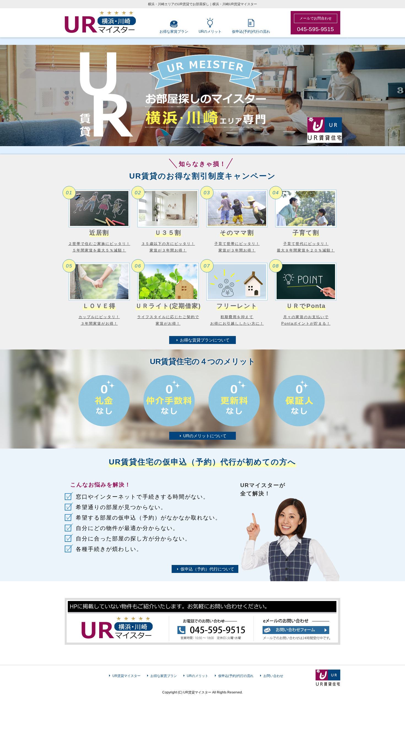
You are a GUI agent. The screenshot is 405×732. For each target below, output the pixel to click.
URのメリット (210, 31)
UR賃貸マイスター (126, 676)
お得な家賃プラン (174, 31)
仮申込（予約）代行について (207, 569)
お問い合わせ (273, 676)
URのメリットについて (204, 435)
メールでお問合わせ (315, 18)
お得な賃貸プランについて (204, 340)
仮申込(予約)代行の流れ (251, 31)
